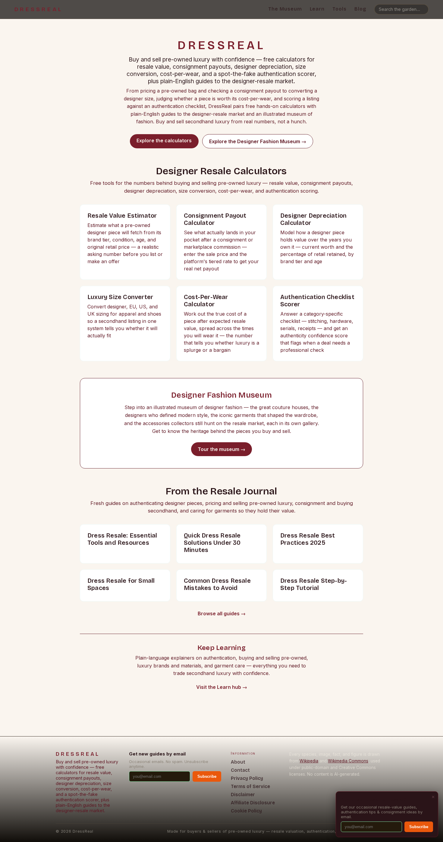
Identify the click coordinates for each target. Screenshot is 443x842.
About (238, 762)
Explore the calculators (164, 140)
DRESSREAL (38, 9)
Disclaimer (243, 794)
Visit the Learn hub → (221, 687)
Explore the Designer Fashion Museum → (257, 141)
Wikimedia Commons (348, 760)
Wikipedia (309, 760)
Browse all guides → (222, 613)
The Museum (285, 9)
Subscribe (206, 776)
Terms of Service (250, 786)
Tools (339, 9)
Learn (317, 9)
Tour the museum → (221, 449)
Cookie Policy (246, 811)
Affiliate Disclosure (253, 803)
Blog (360, 9)
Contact (240, 770)
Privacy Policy (247, 778)
